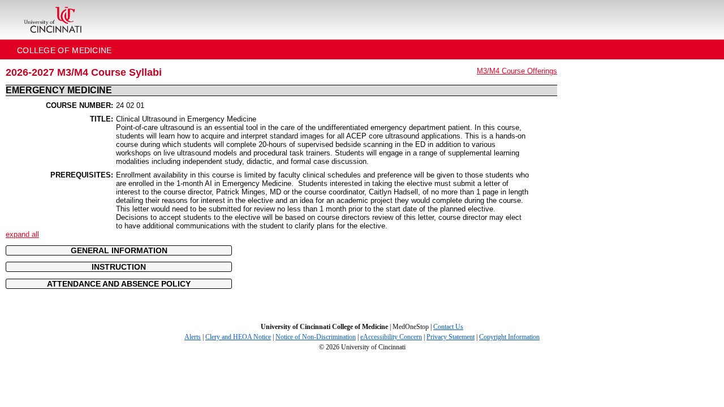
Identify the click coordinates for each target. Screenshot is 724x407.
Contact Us (448, 327)
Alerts (192, 337)
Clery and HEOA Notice (238, 337)
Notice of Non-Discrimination (315, 337)
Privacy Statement (450, 337)
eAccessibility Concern (391, 337)
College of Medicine (64, 50)
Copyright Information (509, 337)
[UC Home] (52, 20)
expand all (22, 234)
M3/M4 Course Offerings (517, 71)
